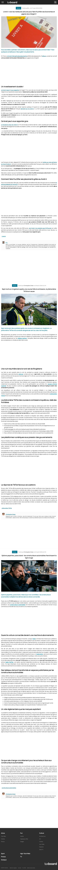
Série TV (41, 849)
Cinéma (3, 839)
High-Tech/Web (25, 853)
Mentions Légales (13, 867)
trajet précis (39, 654)
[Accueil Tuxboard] (10, 2)
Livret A (4, 236)
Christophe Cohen (29, 285)
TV (21, 857)
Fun (21, 833)
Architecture (42, 836)
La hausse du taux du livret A (9, 125)
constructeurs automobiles (17, 605)
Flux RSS (24, 867)
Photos (3, 841)
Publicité (41, 847)
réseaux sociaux (22, 338)
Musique (4, 860)
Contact (19, 867)
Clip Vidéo (3, 836)
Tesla (33, 639)
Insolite (22, 836)
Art (40, 839)
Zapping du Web (24, 839)
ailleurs (44, 56)
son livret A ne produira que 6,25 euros (40, 228)
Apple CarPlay (9, 662)
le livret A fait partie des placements (17, 56)
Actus (18, 8)
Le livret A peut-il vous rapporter (10, 90)
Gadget (22, 841)
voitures (21, 374)
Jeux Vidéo (41, 844)
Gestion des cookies (31, 867)
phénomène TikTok (7, 508)
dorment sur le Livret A (27, 109)
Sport (3, 853)
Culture (41, 833)
